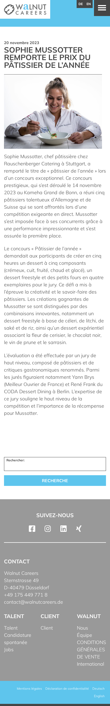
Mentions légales (29, 689)
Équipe (84, 635)
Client (47, 628)
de (80, 4)
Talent (11, 628)
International (90, 664)
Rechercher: (15, 460)
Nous (82, 628)
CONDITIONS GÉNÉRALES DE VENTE (91, 649)
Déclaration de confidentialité (67, 689)
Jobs (9, 649)
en (89, 4)
